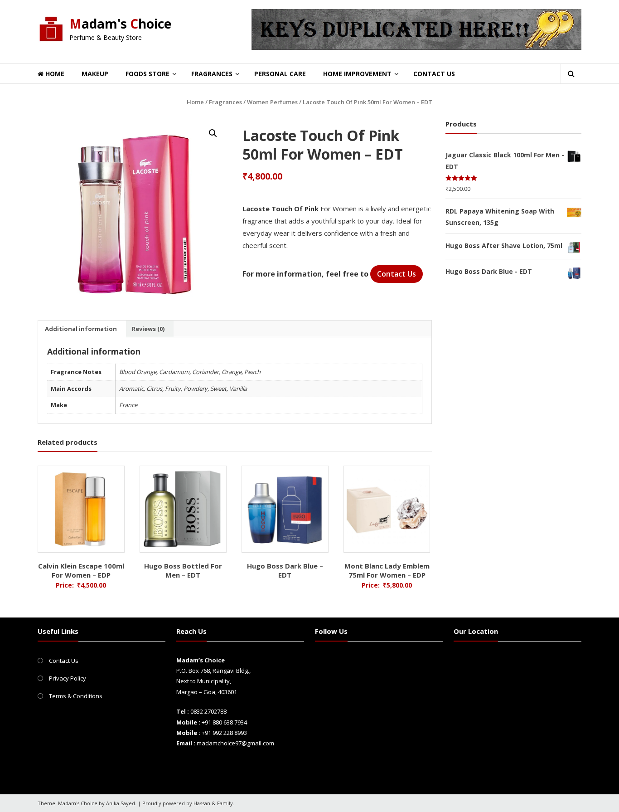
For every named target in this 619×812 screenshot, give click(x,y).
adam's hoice (120, 23)
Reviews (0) (148, 329)
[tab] (81, 329)
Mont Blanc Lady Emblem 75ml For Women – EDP (387, 570)
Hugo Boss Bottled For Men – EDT (183, 570)
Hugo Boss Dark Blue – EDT (285, 570)
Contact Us (434, 73)
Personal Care (280, 73)
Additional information (81, 329)
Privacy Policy (67, 678)
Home (54, 73)
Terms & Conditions (75, 696)
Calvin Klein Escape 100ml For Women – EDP (81, 570)
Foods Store (147, 73)
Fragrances (211, 73)
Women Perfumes (272, 102)
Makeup (95, 73)
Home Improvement (357, 73)
